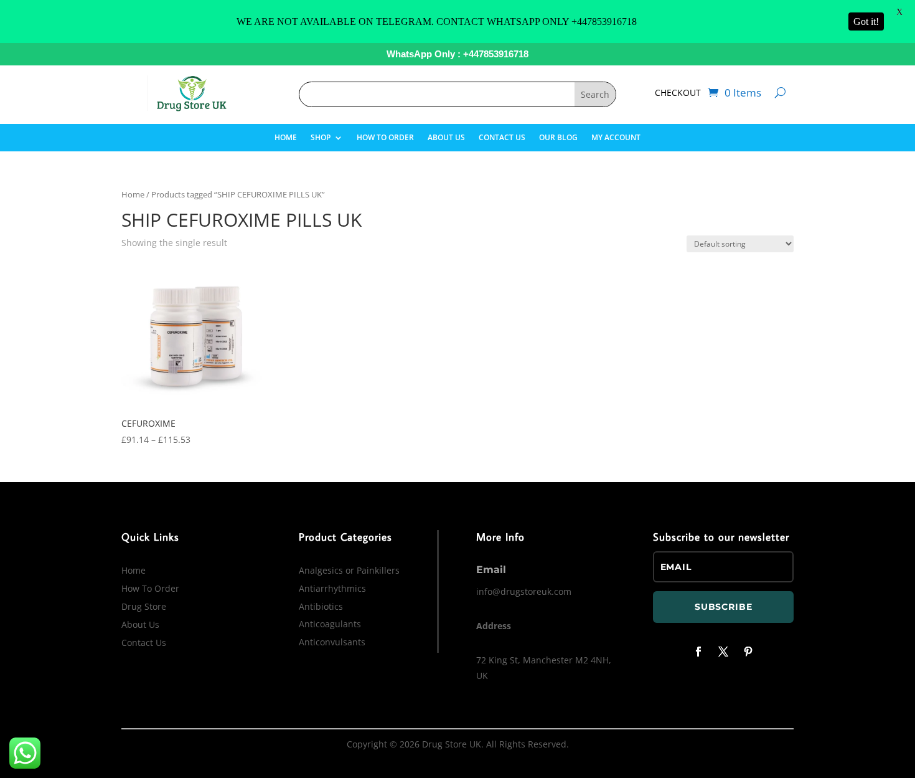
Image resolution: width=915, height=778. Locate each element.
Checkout (678, 93)
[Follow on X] (723, 652)
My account (615, 138)
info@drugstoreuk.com (523, 591)
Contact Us (502, 138)
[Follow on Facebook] (698, 652)
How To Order (385, 138)
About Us (446, 138)
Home (285, 138)
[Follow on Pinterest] (748, 652)
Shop (321, 138)
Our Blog (558, 138)
